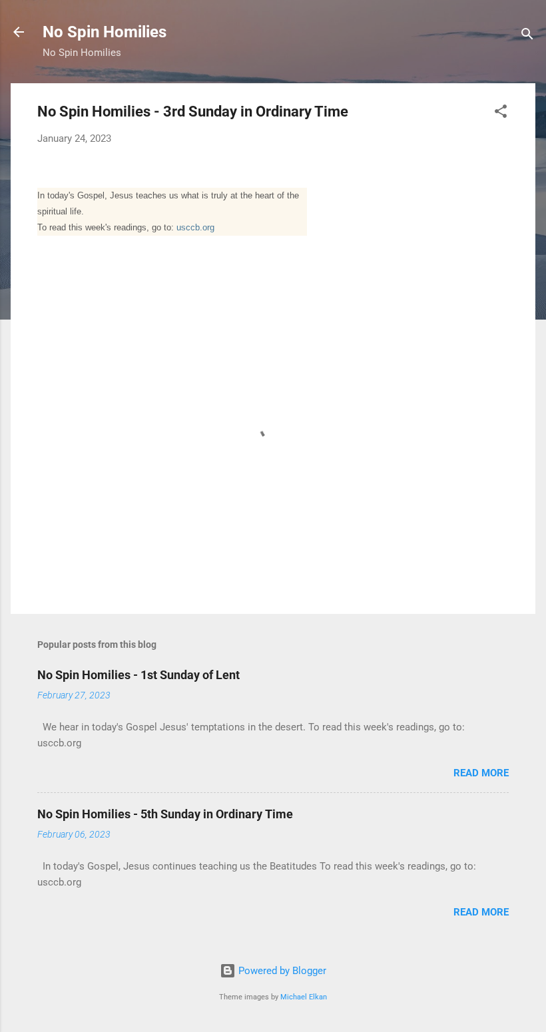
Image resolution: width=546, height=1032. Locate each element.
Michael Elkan (303, 997)
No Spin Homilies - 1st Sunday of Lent (138, 675)
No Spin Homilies (104, 32)
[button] (501, 113)
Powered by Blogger (281, 971)
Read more (481, 773)
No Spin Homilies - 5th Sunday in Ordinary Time (165, 814)
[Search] (527, 36)
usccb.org (195, 227)
